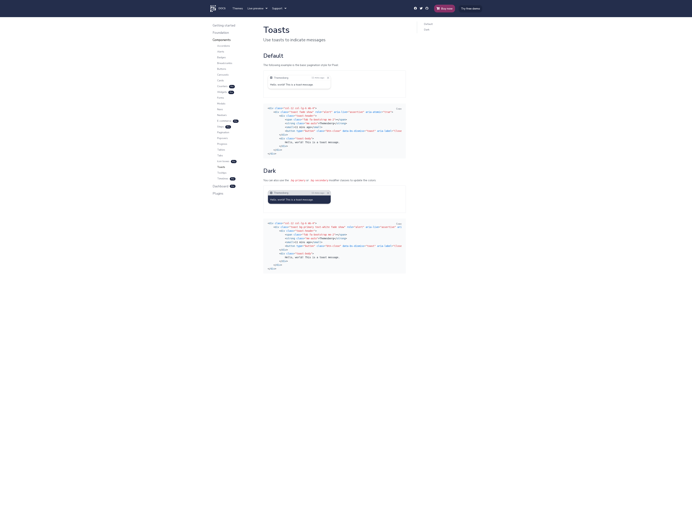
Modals (221, 103)
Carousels (223, 74)
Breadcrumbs (224, 63)
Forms (220, 98)
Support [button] (277, 8)
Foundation (221, 32)
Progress (222, 144)
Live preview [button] (255, 8)
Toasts (221, 167)
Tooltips (222, 173)
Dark (426, 29)
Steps (223, 126)
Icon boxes (226, 161)
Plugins (218, 193)
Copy (399, 108)
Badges (221, 57)
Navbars (222, 115)
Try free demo (470, 9)
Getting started (224, 25)
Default (428, 24)
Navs (220, 109)
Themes (237, 8)
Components (222, 40)
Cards (220, 80)
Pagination (223, 132)
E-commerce (227, 121)
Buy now (447, 9)
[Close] (328, 78)
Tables (221, 149)
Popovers (222, 138)
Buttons (221, 69)
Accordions (223, 46)
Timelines (225, 178)
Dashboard (223, 186)
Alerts (220, 51)
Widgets (225, 92)
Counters (225, 86)
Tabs (220, 155)
